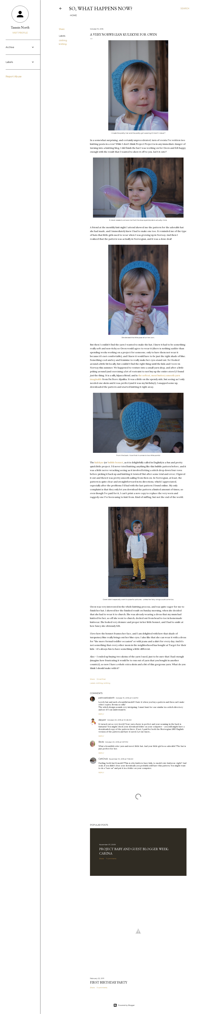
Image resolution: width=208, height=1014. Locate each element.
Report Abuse (14, 76)
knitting (63, 44)
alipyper (102, 720)
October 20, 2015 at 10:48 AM (119, 720)
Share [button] (62, 29)
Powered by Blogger (126, 1005)
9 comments (102, 987)
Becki (101, 742)
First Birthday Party (108, 982)
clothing (63, 40)
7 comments (111, 858)
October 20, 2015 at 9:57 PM (116, 742)
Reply (101, 714)
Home (73, 15)
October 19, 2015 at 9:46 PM (127, 698)
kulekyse (99, 462)
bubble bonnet (115, 462)
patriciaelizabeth (106, 698)
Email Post (101, 679)
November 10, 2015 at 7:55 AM (121, 759)
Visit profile (20, 33)
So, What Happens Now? (100, 8)
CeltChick (103, 759)
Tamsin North (20, 27)
